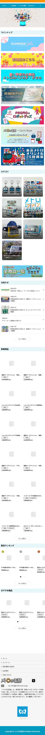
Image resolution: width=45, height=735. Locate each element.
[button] (40, 5)
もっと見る (22, 339)
